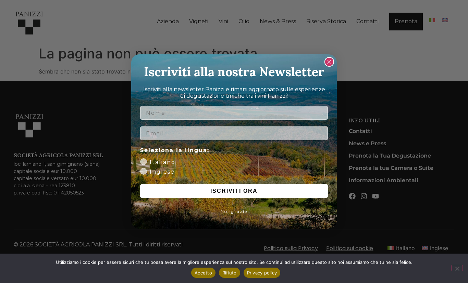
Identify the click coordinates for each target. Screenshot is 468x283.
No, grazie (234, 211)
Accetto (203, 272)
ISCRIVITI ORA (234, 191)
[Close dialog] (329, 62)
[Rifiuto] (457, 268)
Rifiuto (229, 272)
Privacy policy (262, 272)
